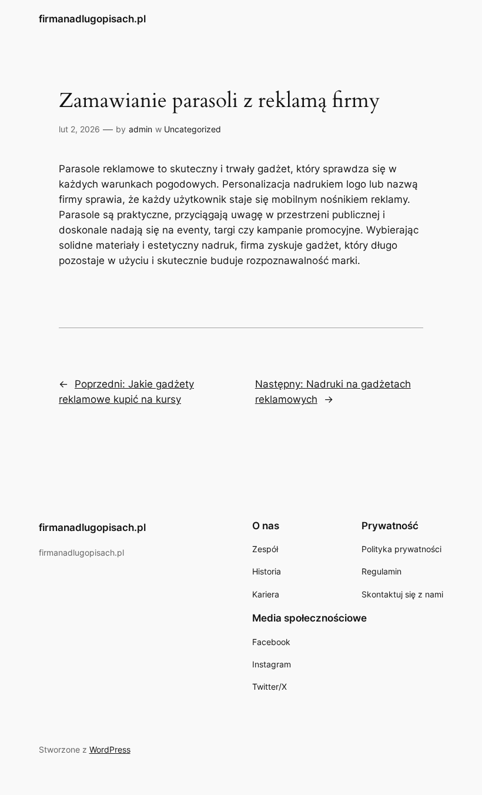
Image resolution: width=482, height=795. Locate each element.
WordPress (109, 749)
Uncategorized (192, 129)
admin (140, 129)
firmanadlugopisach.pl (92, 19)
